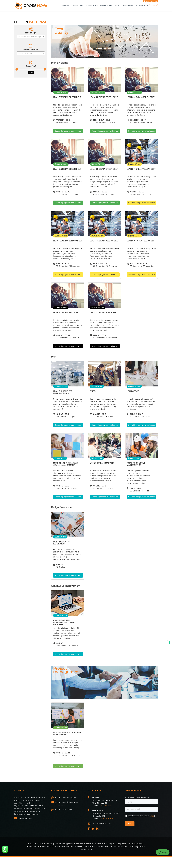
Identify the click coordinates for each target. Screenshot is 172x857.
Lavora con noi (25, 818)
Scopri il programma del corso (68, 131)
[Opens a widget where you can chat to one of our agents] (162, 852)
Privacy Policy (138, 846)
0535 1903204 (107, 819)
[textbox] (31, 36)
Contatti (143, 6)
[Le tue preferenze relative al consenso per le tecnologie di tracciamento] (169, 642)
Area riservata (151, 1)
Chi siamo (65, 6)
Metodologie (30, 33)
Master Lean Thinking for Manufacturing (66, 803)
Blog (117, 6)
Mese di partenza (30, 49)
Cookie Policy (86, 849)
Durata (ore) (31, 66)
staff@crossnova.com (101, 823)
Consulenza (106, 6)
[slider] (16, 69)
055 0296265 (107, 806)
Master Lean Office (63, 809)
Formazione (92, 6)
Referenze (78, 6)
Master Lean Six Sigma (65, 797)
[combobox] (31, 36)
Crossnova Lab (129, 6)
